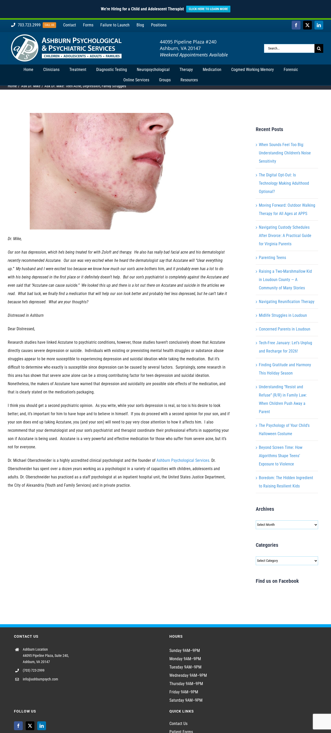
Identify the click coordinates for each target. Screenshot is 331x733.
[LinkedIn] (41, 725)
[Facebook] (18, 725)
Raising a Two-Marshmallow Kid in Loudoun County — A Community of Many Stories (285, 279)
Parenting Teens (272, 257)
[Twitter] (30, 725)
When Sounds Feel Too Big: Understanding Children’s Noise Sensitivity (285, 153)
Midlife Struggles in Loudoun (283, 315)
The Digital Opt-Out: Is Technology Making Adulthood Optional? (284, 183)
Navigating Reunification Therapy (286, 301)
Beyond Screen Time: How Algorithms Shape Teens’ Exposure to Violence (280, 455)
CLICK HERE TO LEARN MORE (208, 9)
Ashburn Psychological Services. (183, 460)
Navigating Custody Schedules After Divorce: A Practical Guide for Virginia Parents (285, 235)
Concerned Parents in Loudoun (284, 329)
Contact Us (178, 723)
